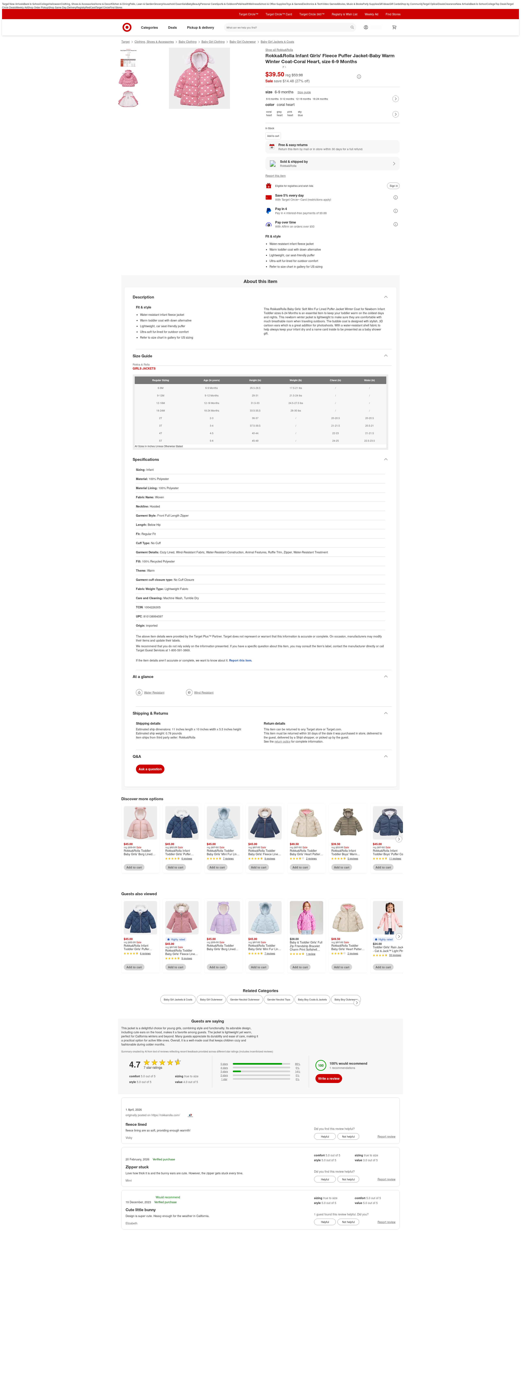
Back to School (32, 4)
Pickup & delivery (200, 27)
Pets (238, 4)
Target (125, 42)
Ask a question (150, 769)
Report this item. (240, 660)
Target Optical (430, 4)
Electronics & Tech (312, 4)
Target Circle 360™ (311, 14)
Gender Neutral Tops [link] (278, 999)
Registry (80, 7)
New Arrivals (463, 4)
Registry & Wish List (344, 14)
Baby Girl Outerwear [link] (211, 999)
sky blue (300, 113)
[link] (276, 67)
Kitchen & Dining (120, 4)
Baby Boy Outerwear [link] (346, 999)
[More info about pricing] (359, 77)
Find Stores (116, 7)
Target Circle (103, 7)
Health (245, 4)
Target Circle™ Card (279, 14)
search (352, 28)
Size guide (304, 92)
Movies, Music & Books (350, 4)
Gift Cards (394, 4)
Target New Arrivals (13, 4)
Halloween (55, 4)
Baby (190, 4)
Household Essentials (175, 4)
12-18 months (303, 98)
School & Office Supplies (272, 4)
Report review (386, 1136)
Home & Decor (103, 4)
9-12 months (287, 98)
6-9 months (272, 98)
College (44, 4)
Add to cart (273, 136)
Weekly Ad (21, 7)
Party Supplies (371, 4)
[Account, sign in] (374, 27)
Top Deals (501, 4)
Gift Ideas (384, 4)
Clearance (450, 4)
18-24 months (320, 98)
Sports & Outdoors (226, 4)
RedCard (90, 7)
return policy (282, 741)
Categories (149, 27)
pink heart (290, 113)
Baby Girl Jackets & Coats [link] (178, 999)
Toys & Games (294, 4)
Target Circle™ (248, 14)
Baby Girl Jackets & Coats (277, 42)
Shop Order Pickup (37, 7)
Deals (441, 4)
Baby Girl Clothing (213, 42)
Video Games (329, 4)
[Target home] (127, 27)
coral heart (269, 113)
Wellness (254, 4)
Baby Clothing (188, 42)
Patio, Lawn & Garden (142, 4)
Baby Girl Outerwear (243, 42)
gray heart (279, 113)
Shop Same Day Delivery (62, 7)
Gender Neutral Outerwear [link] (244, 999)
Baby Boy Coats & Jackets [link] (312, 999)
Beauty (196, 4)
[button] (276, 67)
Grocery (158, 4)
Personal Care (208, 4)
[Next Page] (395, 99)
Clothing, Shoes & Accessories (78, 4)
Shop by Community (411, 4)
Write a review (328, 1078)
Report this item (275, 176)
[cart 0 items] (394, 27)
